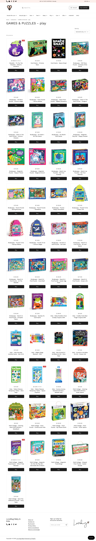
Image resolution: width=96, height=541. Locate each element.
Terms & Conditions (33, 527)
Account (75, 7)
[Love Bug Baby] (9, 8)
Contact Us (31, 521)
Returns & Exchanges (34, 529)
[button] (84, 7)
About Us (30, 519)
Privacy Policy (32, 525)
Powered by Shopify (29, 538)
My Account (31, 523)
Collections (13, 19)
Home (7, 19)
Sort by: (77, 28)
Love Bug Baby (20, 538)
